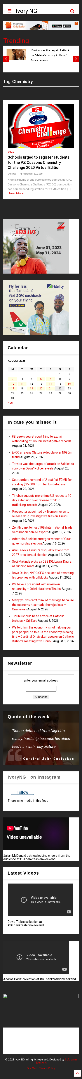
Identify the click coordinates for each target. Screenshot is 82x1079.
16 (69, 383)
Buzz (11, 152)
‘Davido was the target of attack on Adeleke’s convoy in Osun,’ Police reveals (50, 55)
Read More (16, 193)
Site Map (32, 1068)
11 (22, 383)
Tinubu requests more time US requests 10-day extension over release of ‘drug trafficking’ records (42, 500)
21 (50, 388)
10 (12, 383)
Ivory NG (26, 11)
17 (12, 388)
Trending (16, 41)
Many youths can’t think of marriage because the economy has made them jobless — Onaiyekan (43, 604)
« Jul (10, 402)
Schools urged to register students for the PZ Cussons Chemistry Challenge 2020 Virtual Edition (39, 162)
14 (50, 383)
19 (31, 388)
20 (40, 388)
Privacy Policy (47, 1068)
